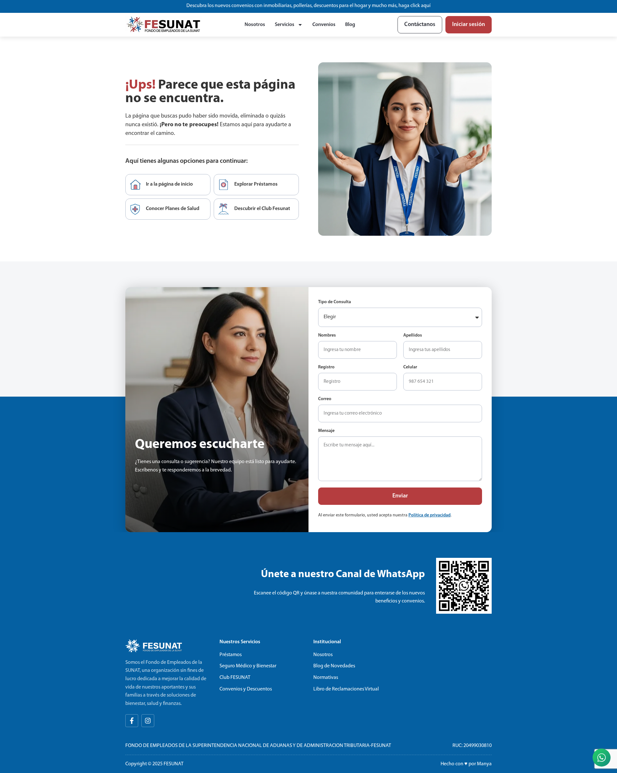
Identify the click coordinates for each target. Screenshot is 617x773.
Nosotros (255, 24)
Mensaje (326, 431)
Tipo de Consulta (334, 302)
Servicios (284, 24)
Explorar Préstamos (256, 184)
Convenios (323, 24)
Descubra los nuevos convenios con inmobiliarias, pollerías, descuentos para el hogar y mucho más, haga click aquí (308, 5)
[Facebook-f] (131, 720)
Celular (410, 367)
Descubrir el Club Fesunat (262, 208)
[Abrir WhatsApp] (602, 758)
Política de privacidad (429, 515)
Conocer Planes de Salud (172, 208)
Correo (324, 399)
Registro (326, 367)
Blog (350, 24)
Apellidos (412, 335)
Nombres (327, 335)
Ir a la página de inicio (169, 184)
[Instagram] (147, 720)
